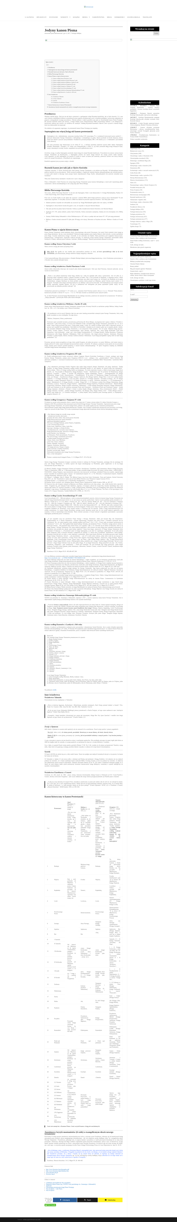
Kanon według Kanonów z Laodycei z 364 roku (64, 92)
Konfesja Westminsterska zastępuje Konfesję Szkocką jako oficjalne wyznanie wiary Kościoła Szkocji (144, 119)
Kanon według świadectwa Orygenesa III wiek (64, 84)
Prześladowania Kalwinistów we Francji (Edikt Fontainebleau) (144, 136)
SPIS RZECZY (41, 17)
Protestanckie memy (136, 192)
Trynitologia (133, 224)
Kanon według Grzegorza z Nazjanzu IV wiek (64, 86)
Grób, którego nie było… (137, 245)
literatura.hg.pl (50, 1174)
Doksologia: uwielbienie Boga (139, 161)
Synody (55, 100)
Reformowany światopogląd (138, 195)
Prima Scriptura (134, 190)
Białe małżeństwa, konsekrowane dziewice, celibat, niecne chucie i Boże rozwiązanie (142, 274)
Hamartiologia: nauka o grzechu (139, 175)
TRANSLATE (147, 17)
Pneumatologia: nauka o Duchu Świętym (142, 185)
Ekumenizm (133, 168)
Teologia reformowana (136, 216)
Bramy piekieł (134, 266)
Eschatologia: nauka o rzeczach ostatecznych (143, 170)
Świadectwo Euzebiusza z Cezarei (61, 102)
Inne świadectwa (53, 94)
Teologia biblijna (76, 33)
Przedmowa (51, 67)
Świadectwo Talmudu (58, 96)
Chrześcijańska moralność (137, 158)
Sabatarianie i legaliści (136, 199)
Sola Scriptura (50, 1190)
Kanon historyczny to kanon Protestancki (59, 105)
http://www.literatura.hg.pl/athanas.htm (57, 1171)
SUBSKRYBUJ (119, 17)
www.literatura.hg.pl (52, 1172)
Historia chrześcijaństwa (137, 180)
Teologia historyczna (136, 212)
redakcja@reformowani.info (31, 1219)
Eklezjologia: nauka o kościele (139, 165)
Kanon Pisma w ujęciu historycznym (58, 76)
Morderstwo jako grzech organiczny (140, 247)
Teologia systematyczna (137, 219)
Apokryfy (49, 1186)
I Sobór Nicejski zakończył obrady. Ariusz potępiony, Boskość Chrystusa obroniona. (144, 124)
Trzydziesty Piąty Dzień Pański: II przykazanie (143, 236)
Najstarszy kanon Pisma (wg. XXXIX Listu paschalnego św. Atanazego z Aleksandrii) (71, 1184)
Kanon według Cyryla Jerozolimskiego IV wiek (64, 88)
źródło (54, 690)
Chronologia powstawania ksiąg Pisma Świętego (60, 1187)
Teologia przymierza (136, 214)
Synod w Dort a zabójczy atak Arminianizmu (143, 238)
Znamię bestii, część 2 (136, 271)
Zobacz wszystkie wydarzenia (138, 139)
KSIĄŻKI (76, 17)
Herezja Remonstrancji (136, 178)
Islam (131, 182)
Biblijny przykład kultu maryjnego (140, 261)
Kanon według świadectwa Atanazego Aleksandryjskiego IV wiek (68, 90)
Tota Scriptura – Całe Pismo (54, 1189)
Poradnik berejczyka (136, 187)
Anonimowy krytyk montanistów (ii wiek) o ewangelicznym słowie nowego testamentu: (72, 107)
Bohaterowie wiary (135, 151)
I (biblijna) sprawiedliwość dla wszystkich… (59, 1182)
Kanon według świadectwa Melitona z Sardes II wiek (65, 82)
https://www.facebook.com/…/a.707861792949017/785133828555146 (65, 558)
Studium (132, 204)
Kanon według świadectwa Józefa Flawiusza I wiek (65, 80)
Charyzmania (134, 153)
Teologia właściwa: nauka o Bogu (140, 221)
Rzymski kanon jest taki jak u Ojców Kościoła (61, 72)
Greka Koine (134, 173)
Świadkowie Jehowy (136, 207)
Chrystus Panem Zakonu (137, 264)
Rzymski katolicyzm (136, 197)
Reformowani (58, 33)
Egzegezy (133, 163)
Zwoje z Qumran (57, 98)
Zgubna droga (134, 226)
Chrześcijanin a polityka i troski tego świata (142, 280)
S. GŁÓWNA (29, 17)
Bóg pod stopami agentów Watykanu (140, 269)
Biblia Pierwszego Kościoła (56, 74)
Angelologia (133, 148)
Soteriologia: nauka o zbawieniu (139, 202)
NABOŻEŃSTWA (98, 17)
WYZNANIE (53, 17)
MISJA (109, 17)
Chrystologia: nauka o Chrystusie (139, 156)
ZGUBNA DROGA (133, 17)
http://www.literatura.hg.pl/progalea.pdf (57, 1169)
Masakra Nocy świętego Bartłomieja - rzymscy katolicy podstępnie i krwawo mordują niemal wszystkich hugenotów (144, 108)
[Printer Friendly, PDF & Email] (50, 1205)
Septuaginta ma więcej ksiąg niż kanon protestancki (62, 69)
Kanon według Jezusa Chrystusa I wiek (62, 78)
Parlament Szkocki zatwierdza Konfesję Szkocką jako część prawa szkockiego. (144, 114)
